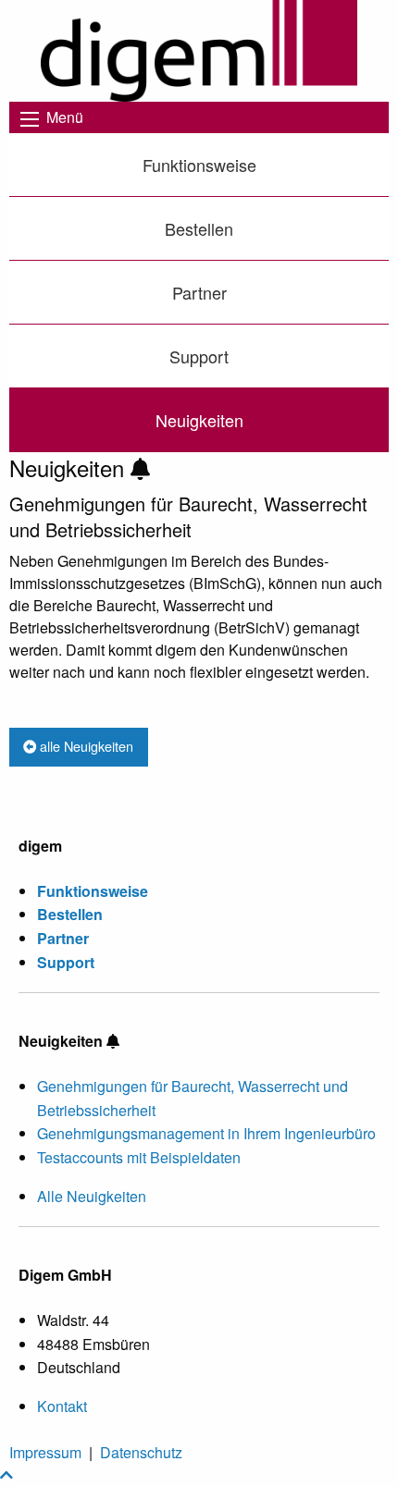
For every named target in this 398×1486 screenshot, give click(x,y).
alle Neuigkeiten (84, 745)
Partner (199, 292)
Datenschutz (141, 1452)
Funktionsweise (199, 165)
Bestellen (199, 228)
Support (199, 356)
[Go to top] (6, 1474)
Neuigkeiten (199, 420)
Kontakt (62, 1406)
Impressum (45, 1452)
